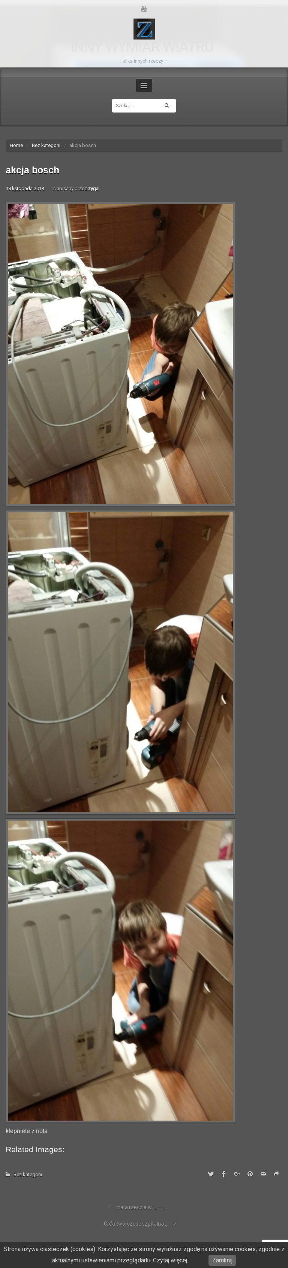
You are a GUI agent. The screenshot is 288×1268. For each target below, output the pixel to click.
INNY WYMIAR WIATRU (142, 47)
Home (16, 145)
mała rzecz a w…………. (141, 1207)
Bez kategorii (46, 145)
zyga (93, 188)
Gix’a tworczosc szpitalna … (136, 1224)
